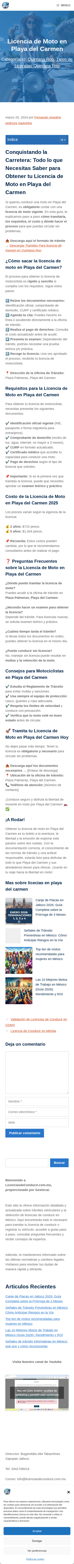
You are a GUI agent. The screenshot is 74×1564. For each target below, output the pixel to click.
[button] (68, 1492)
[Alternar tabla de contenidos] (61, 140)
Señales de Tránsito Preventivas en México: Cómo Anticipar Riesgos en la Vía (45, 935)
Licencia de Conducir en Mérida (33, 1031)
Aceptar (37, 1531)
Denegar (37, 1540)
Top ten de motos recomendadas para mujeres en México (50, 954)
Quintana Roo (41, 59)
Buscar (10, 1156)
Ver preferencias (37, 1550)
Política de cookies (35, 1559)
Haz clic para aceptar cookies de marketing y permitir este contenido (37, 1392)
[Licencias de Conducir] (5, 5)
